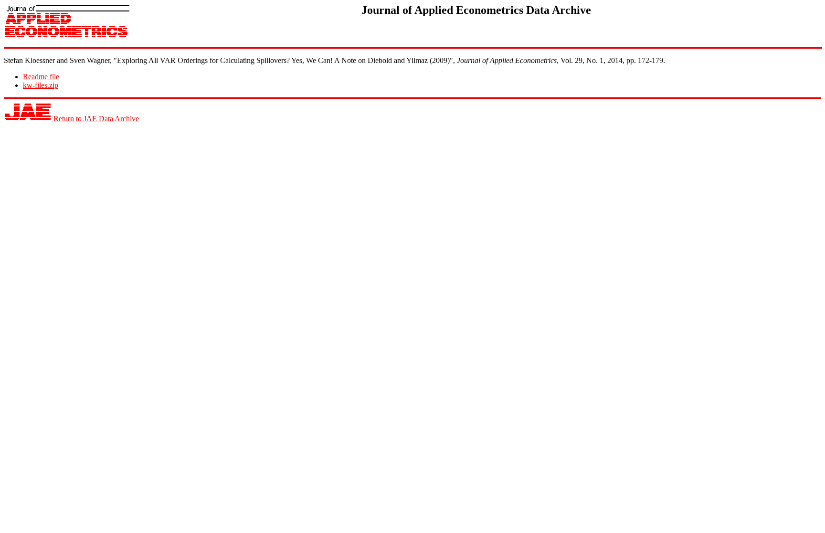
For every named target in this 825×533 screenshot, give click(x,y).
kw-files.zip (40, 85)
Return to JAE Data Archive (95, 119)
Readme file (41, 77)
